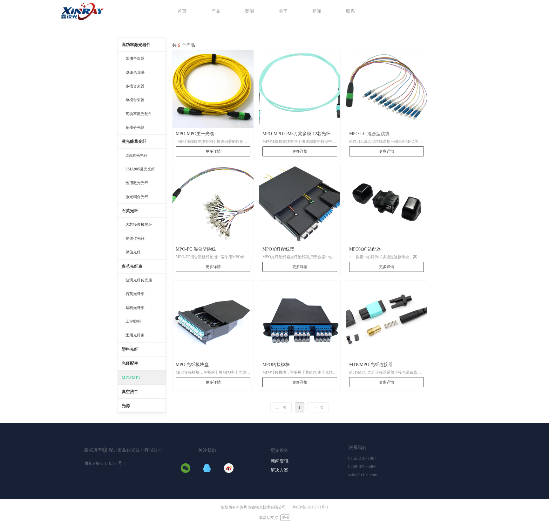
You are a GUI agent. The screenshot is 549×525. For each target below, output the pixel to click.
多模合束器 (135, 86)
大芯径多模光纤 (138, 224)
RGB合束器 (135, 72)
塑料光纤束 (135, 308)
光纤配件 (130, 363)
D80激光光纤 (136, 155)
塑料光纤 (130, 349)
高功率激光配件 (138, 114)
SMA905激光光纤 (140, 169)
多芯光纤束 (132, 266)
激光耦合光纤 (136, 197)
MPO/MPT (131, 377)
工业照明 (133, 321)
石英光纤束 (135, 294)
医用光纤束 (135, 335)
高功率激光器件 (136, 44)
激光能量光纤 (134, 141)
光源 (126, 405)
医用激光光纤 (136, 183)
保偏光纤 (133, 252)
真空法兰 (130, 391)
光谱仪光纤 (135, 238)
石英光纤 (130, 210)
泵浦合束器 (135, 58)
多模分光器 (135, 127)
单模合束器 (135, 100)
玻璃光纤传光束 (138, 280)
